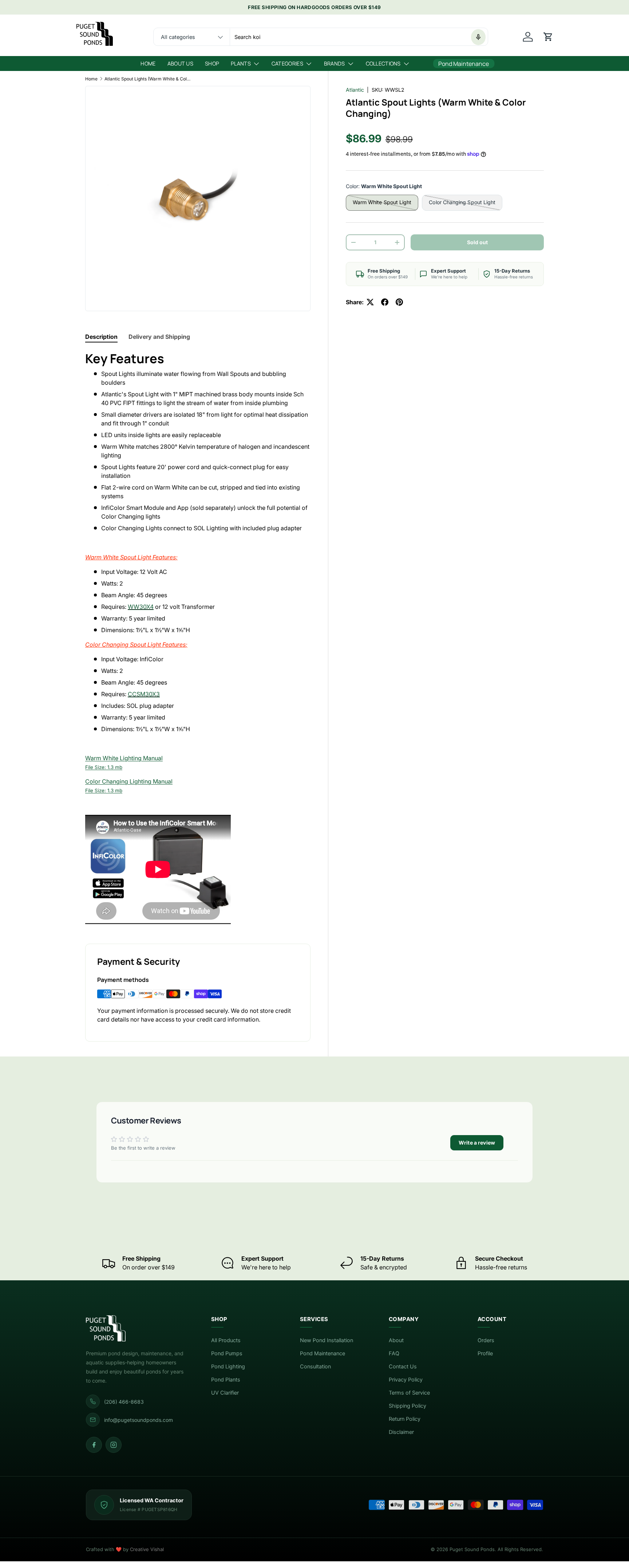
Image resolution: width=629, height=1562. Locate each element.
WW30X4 (141, 606)
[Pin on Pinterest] (399, 302)
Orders (486, 1340)
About (396, 1340)
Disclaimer (401, 1432)
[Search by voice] (478, 37)
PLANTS (241, 63)
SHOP (212, 63)
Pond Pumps (226, 1353)
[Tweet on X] (370, 302)
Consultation (315, 1366)
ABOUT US (180, 63)
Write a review (477, 1142)
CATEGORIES (287, 63)
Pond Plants (225, 1379)
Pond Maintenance (322, 1353)
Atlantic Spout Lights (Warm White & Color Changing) (148, 79)
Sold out (477, 242)
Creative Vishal (147, 1549)
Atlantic (355, 90)
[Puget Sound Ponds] (137, 1328)
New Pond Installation (326, 1340)
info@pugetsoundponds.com (138, 1420)
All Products (226, 1340)
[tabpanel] (197, 638)
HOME (148, 63)
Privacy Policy (406, 1379)
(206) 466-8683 (124, 1402)
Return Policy (404, 1419)
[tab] (101, 337)
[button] (548, 37)
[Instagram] (114, 1445)
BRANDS (334, 63)
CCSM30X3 (144, 694)
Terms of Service (409, 1392)
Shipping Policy (407, 1406)
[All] (192, 37)
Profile (485, 1353)
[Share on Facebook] (384, 302)
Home (91, 79)
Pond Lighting (228, 1366)
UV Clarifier (225, 1392)
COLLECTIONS (383, 63)
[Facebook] (94, 1445)
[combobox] (320, 37)
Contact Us (403, 1366)
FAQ (394, 1353)
